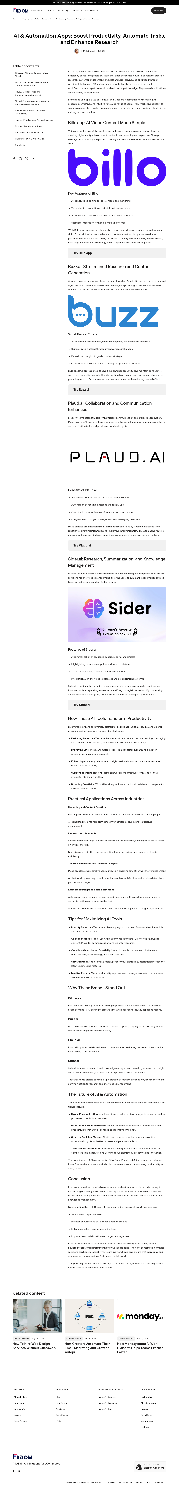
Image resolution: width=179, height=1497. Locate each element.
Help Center (62, 1403)
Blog (24, 19)
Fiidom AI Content (107, 1397)
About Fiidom (20, 1397)
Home (15, 19)
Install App (158, 10)
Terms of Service (125, 1482)
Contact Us (19, 1409)
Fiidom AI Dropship (107, 1403)
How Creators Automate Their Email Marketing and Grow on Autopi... (87, 1348)
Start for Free (119, 2)
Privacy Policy (160, 1482)
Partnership (147, 1397)
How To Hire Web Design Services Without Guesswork (34, 1346)
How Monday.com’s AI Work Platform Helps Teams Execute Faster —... (140, 1348)
